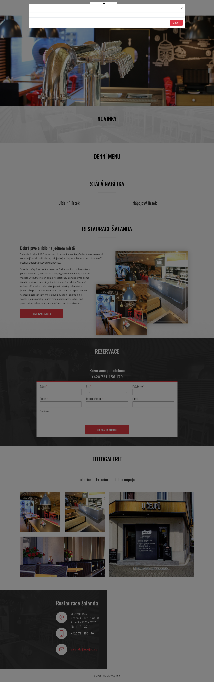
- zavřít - (176, 22)
